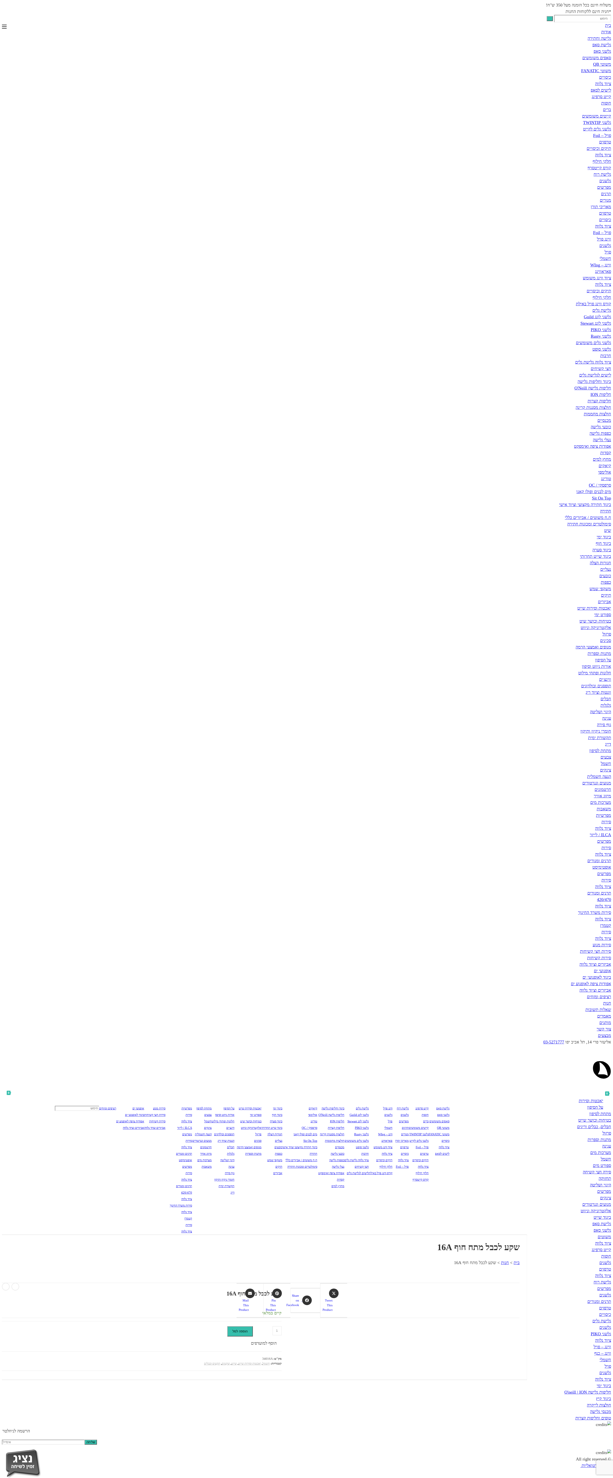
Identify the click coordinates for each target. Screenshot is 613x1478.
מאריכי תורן (601, 206)
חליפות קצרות (599, 401)
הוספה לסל (240, 1331)
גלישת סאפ (601, 44)
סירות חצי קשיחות (595, 951)
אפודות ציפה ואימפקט (592, 446)
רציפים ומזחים (599, 996)
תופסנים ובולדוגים (596, 685)
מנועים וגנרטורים (596, 783)
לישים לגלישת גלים (595, 375)
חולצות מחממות (597, 414)
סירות (606, 821)
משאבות (604, 809)
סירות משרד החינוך (594, 912)
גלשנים (605, 180)
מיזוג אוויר (602, 796)
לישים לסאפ (601, 90)
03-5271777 (553, 1042)
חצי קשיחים (601, 368)
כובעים (605, 575)
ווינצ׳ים (605, 679)
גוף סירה (604, 724)
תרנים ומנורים (599, 860)
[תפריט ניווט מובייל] (4, 27)
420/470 (604, 899)
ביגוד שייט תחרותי (595, 556)
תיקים (606, 595)
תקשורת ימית (599, 737)
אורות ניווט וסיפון (596, 666)
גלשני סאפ (602, 51)
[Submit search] (550, 18)
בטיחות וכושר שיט (595, 621)
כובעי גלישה (601, 426)
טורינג (606, 478)
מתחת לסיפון (600, 750)
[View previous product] (15, 1286)
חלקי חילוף (602, 161)
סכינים (605, 640)
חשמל (606, 763)
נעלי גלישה (602, 439)
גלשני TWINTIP (597, 122)
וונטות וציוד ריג (598, 692)
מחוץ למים (602, 459)
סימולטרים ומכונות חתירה (589, 524)
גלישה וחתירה (599, 38)
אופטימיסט (601, 867)
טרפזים (605, 142)
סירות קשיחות (599, 957)
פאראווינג (603, 271)
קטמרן (605, 925)
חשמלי (605, 258)
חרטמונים (603, 789)
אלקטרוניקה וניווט (596, 627)
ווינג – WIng (600, 265)
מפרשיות (603, 815)
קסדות (605, 452)
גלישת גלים (601, 310)
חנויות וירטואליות (595, 1465)
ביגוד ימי (604, 537)
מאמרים (604, 1016)
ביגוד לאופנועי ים (597, 977)
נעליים (605, 569)
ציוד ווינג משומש (597, 278)
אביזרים (604, 601)
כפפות (606, 582)
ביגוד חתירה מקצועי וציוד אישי (585, 504)
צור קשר (604, 1029)
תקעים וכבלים (212, 1363)
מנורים (605, 200)
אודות (606, 31)
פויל (608, 252)
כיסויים (605, 77)
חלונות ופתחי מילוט (594, 673)
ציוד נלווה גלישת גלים (593, 362)
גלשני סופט (601, 349)
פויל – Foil (602, 135)
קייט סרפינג (601, 96)
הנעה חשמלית (599, 776)
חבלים (606, 698)
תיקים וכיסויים (599, 148)
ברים (607, 109)
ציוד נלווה (603, 83)
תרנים (606, 193)
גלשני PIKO (601, 329)
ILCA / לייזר (600, 834)
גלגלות (606, 705)
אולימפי (604, 472)
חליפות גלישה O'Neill (592, 388)
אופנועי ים (602, 970)
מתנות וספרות (599, 653)
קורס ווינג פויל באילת (593, 303)
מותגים (605, 1022)
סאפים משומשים (596, 57)
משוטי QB (602, 64)
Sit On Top (601, 498)
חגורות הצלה (600, 562)
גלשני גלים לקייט (597, 129)
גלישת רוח (602, 174)
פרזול (606, 634)
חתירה (605, 511)
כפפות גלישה (600, 433)
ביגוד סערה (601, 550)
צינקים (605, 770)
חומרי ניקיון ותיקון (595, 731)
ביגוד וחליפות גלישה (594, 381)
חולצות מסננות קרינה (593, 407)
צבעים (606, 757)
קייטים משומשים (596, 116)
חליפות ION (600, 394)
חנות (607, 1003)
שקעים (226, 1363)
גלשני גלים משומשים (593, 342)
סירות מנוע (602, 944)
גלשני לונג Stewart (595, 323)
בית (608, 25)
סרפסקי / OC (600, 485)
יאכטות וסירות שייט (594, 608)
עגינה (606, 718)
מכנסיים (604, 420)
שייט (234, 1363)
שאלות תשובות (598, 1009)
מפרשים (604, 187)
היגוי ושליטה (600, 711)
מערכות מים (600, 802)
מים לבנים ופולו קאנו (593, 491)
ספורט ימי (602, 614)
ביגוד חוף (603, 543)
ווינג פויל (604, 239)
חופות (606, 103)
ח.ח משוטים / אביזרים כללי (588, 517)
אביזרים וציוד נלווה (595, 964)
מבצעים (604, 1035)
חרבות (605, 355)
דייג (608, 744)
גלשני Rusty (601, 336)
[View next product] (6, 1286)
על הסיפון (603, 660)
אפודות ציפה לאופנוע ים (591, 983)
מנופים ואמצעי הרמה (593, 647)
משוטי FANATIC (596, 70)
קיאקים (605, 465)
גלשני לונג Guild (597, 316)
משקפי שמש (600, 588)
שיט (607, 530)
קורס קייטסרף (599, 167)
